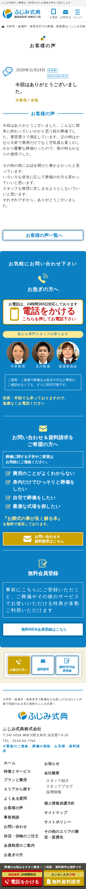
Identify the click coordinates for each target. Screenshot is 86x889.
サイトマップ (55, 813)
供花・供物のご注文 (21, 836)
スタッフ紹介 (57, 780)
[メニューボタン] (77, 13)
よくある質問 (15, 798)
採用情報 (53, 792)
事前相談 (11, 817)
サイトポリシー (57, 822)
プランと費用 (15, 780)
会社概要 (52, 773)
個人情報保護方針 (59, 803)
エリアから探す (17, 789)
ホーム (9, 763)
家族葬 (52, 70)
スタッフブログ (59, 786)
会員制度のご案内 (19, 845)
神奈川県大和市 (57, 76)
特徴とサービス (17, 771)
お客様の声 (13, 808)
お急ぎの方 (13, 855)
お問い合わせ (15, 827)
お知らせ (52, 764)
